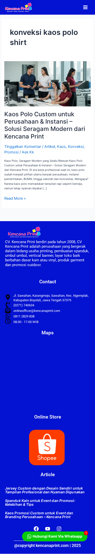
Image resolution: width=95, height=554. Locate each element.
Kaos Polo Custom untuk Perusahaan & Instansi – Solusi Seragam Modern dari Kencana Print (44, 125)
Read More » (15, 198)
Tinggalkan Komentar (22, 146)
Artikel (49, 146)
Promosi (11, 152)
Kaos (61, 146)
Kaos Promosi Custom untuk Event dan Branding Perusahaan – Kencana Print (39, 515)
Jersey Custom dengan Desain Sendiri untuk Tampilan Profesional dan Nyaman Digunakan (45, 490)
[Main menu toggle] (85, 7)
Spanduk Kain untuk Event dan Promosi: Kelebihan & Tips (40, 502)
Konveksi (76, 146)
